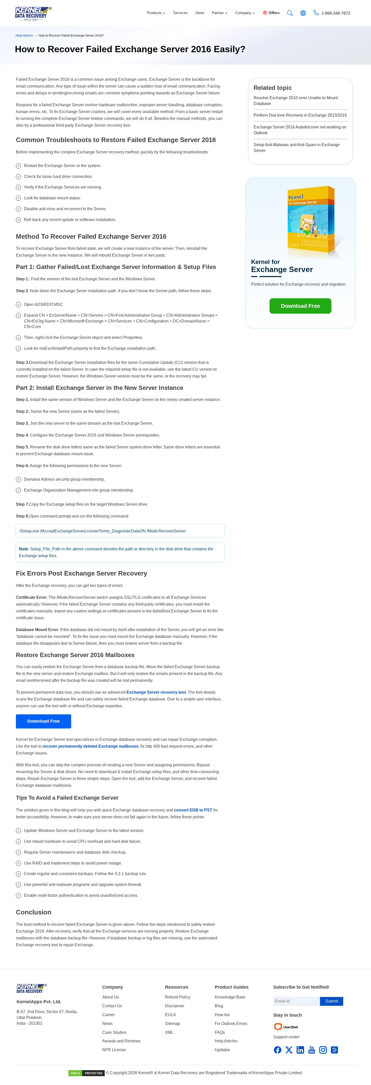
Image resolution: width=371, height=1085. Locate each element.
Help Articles (226, 1041)
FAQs (220, 1032)
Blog (219, 1006)
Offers (274, 13)
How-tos (222, 1015)
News (107, 1023)
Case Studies (114, 1032)
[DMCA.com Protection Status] (86, 1073)
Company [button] (243, 13)
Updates (222, 1050)
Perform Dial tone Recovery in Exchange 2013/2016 (300, 115)
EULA (170, 1015)
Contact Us (112, 1006)
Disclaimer (174, 1006)
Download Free (43, 721)
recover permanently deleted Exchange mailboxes (91, 746)
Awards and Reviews (121, 1041)
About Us (110, 997)
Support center (286, 1037)
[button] (290, 14)
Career (108, 1015)
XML (169, 1032)
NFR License (114, 1050)
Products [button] (154, 13)
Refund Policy (177, 997)
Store (199, 13)
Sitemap (172, 1023)
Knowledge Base (230, 997)
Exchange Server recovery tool (156, 692)
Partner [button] (218, 13)
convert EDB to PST (193, 810)
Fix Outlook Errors (231, 1023)
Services (180, 13)
